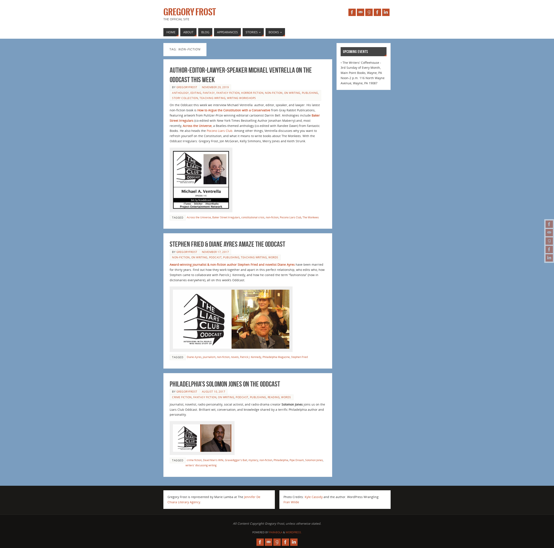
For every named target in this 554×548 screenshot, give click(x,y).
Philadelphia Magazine (276, 357)
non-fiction (274, 92)
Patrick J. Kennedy (250, 357)
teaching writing (212, 98)
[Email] (549, 232)
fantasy (209, 92)
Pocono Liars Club (219, 131)
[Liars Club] (549, 249)
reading (274, 397)
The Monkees (311, 217)
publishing (310, 92)
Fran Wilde (291, 502)
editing (195, 92)
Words (273, 257)
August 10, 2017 (213, 391)
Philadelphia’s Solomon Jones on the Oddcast (225, 384)
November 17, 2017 (215, 252)
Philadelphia (281, 460)
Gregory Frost (189, 12)
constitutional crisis (252, 217)
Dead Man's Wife (213, 460)
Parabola (275, 532)
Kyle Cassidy (314, 497)
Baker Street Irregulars (226, 217)
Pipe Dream (297, 460)
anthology (180, 92)
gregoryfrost (186, 87)
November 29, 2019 (215, 87)
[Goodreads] (549, 241)
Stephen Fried (299, 357)
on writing (292, 92)
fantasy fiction (228, 92)
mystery (253, 460)
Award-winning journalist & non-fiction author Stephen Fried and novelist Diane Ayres (232, 264)
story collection (185, 98)
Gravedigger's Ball (236, 460)
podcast (215, 257)
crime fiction (182, 397)
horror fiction (252, 92)
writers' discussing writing (201, 465)
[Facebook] (549, 224)
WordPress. (294, 532)
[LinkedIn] (549, 258)
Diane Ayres (194, 357)
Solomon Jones (314, 460)
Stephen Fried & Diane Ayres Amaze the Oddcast (227, 244)
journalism (209, 357)
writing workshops (241, 98)
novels (235, 357)
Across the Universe (199, 217)
